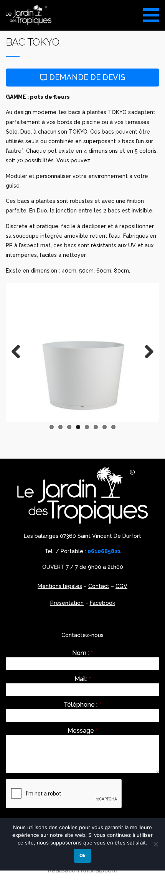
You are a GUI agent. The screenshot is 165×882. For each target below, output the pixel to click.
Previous (18, 352)
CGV (121, 586)
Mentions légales (60, 586)
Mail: (82, 679)
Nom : (82, 653)
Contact (98, 586)
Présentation (67, 603)
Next (146, 352)
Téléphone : (82, 705)
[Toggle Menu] (151, 12)
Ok (82, 855)
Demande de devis (86, 77)
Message (83, 731)
